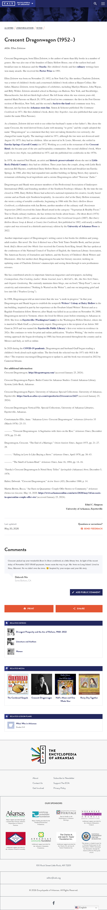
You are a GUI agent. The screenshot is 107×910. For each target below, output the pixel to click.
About (35, 778)
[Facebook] (54, 903)
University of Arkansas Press (82, 226)
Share (81, 608)
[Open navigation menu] (103, 3)
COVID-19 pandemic (34, 348)
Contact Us (38, 783)
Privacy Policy (60, 788)
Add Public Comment (88, 592)
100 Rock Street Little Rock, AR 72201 (53, 865)
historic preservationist (62, 160)
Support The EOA (62, 783)
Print (30, 608)
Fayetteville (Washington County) (39, 320)
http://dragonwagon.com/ (41, 372)
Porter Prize (46, 71)
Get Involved (38, 788)
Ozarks (43, 66)
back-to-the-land (61, 103)
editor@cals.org (53, 877)
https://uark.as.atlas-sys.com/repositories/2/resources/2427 (47, 396)
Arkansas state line (40, 107)
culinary (81, 66)
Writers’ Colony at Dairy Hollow (78, 303)
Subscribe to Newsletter (64, 778)
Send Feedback (93, 528)
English (83, 907)
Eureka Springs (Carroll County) (21, 144)
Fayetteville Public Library (51, 328)
